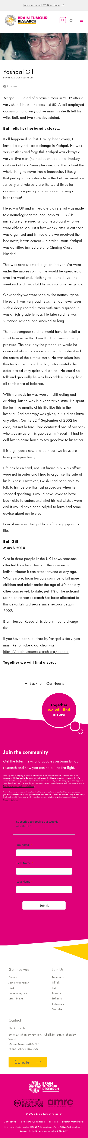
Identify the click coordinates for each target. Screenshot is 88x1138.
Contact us (10, 1121)
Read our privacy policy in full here (18, 786)
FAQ (11, 987)
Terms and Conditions (32, 1121)
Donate (13, 977)
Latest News (16, 998)
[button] (63, 20)
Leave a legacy (18, 993)
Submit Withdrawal (73, 1121)
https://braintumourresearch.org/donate (36, 651)
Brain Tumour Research (49, 1113)
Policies (53, 1121)
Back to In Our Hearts (46, 683)
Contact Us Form (10, 800)
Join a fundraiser (19, 982)
